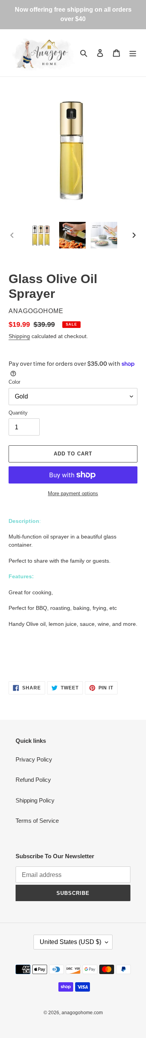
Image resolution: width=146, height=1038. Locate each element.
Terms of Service (37, 820)
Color (14, 382)
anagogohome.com (82, 1012)
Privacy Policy (34, 759)
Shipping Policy (35, 800)
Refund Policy (33, 779)
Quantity (18, 413)
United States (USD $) (70, 942)
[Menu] (133, 52)
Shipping (19, 336)
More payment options (73, 493)
